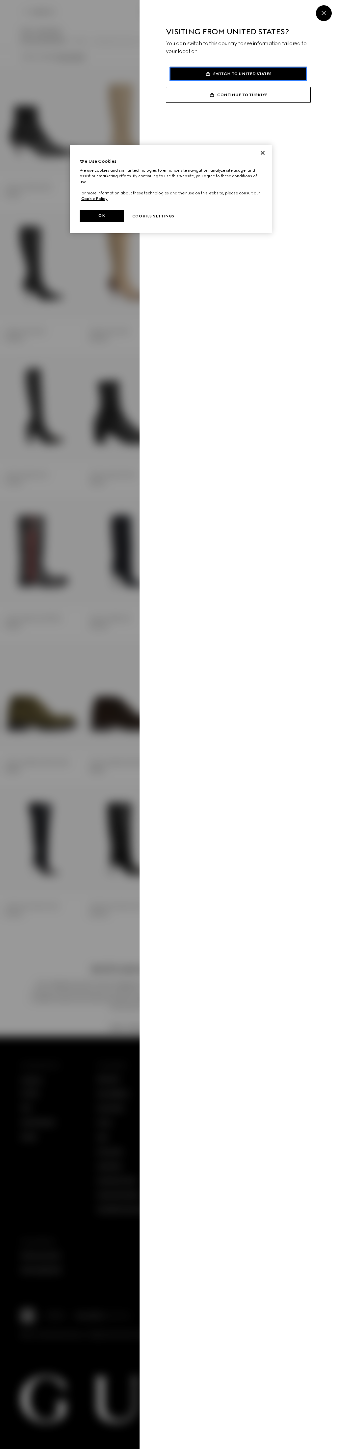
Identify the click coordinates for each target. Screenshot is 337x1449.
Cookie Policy (94, 198)
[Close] (324, 13)
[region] (171, 189)
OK (101, 215)
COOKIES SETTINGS (153, 216)
